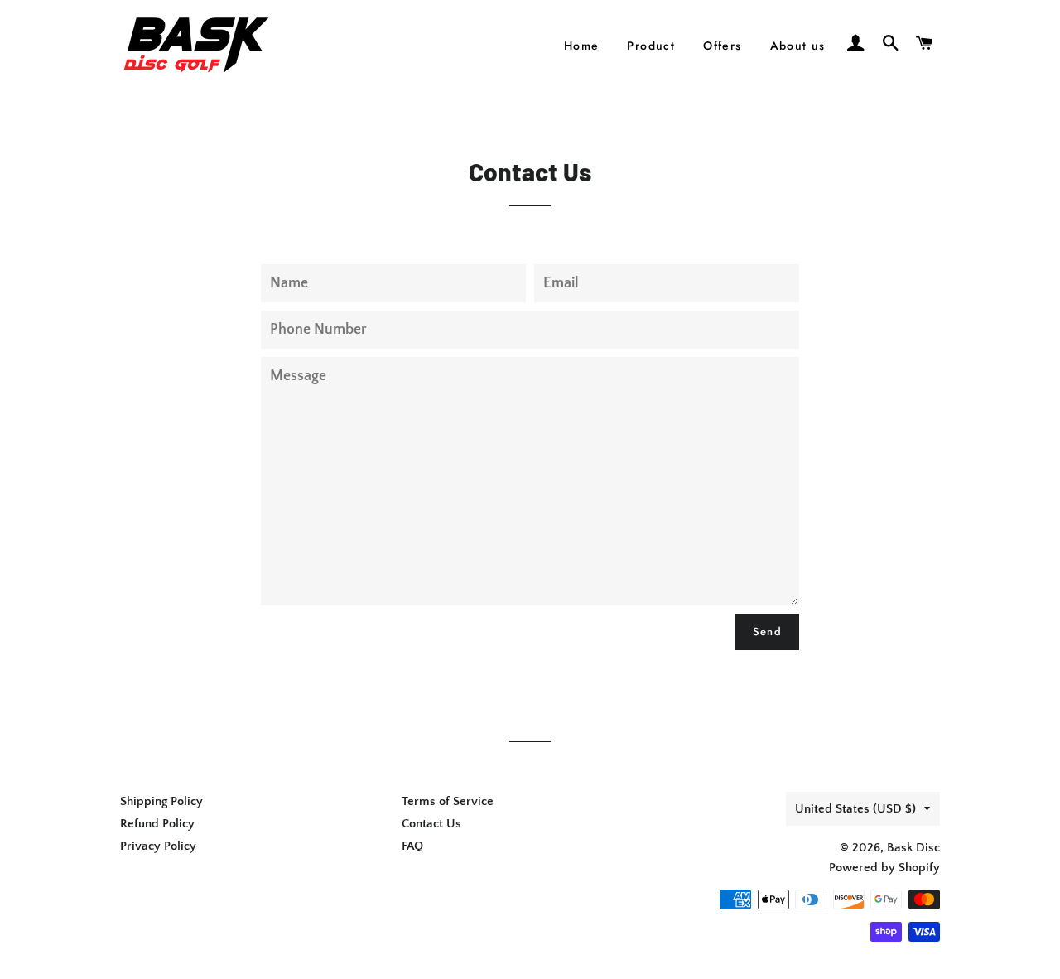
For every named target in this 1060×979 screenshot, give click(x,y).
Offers (722, 45)
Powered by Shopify (884, 868)
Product (651, 45)
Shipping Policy (161, 801)
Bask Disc (913, 848)
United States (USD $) (855, 809)
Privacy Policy (158, 846)
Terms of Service (448, 801)
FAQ (412, 846)
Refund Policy (157, 824)
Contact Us (431, 824)
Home (582, 45)
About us (798, 45)
